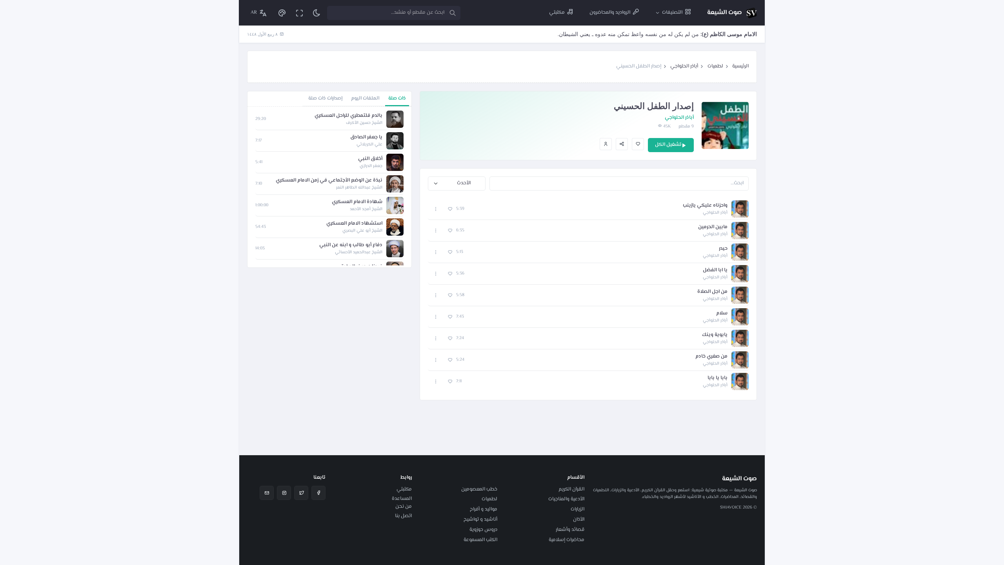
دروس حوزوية (483, 530)
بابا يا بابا (718, 378)
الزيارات (577, 509)
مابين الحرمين (713, 227)
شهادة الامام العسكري (357, 202)
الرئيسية (740, 66)
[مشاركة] (622, 144)
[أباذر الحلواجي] (606, 144)
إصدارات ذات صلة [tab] (325, 98)
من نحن (403, 506)
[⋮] (436, 209)
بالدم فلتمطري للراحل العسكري (348, 116)
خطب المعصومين (479, 489)
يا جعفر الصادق (366, 137)
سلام (722, 313)
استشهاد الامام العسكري (354, 223)
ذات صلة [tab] (397, 98)
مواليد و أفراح (483, 509)
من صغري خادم (711, 356)
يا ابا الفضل (715, 270)
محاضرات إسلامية (566, 540)
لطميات (715, 66)
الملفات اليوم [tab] (365, 98)
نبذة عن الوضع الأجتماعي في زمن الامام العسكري (329, 180)
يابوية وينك (715, 335)
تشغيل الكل (668, 145)
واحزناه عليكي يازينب (705, 205)
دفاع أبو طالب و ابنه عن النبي (350, 245)
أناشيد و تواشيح (480, 519)
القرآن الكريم (571, 489)
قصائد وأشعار (570, 530)
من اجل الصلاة (712, 292)
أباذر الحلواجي (684, 66)
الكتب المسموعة (480, 540)
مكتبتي (404, 489)
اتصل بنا (403, 516)
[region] (329, 187)
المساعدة (402, 499)
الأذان (578, 519)
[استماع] (740, 209)
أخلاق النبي (370, 159)
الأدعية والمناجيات (566, 499)
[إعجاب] (638, 144)
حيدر (723, 249)
